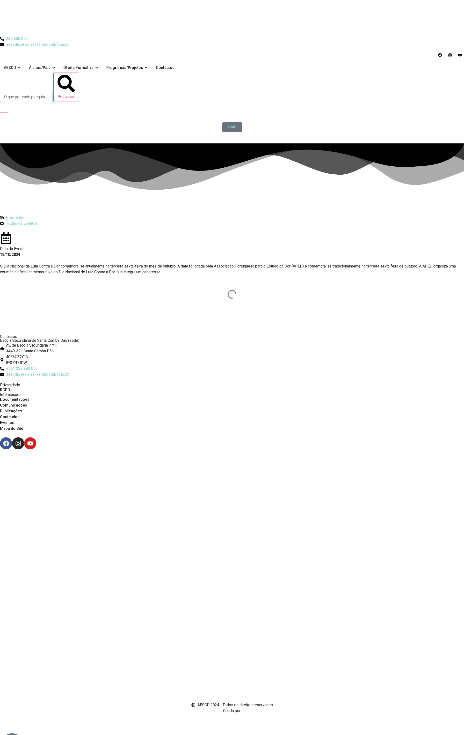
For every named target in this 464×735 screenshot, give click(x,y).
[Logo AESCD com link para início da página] (232, 322)
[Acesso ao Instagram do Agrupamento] (451, 55)
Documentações (14, 399)
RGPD (5, 389)
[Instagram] (18, 443)
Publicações (11, 411)
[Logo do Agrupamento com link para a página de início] (232, 18)
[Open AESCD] (19, 68)
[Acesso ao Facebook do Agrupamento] (441, 55)
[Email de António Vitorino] (6, 720)
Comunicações (13, 405)
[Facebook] (6, 443)
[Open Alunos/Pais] (54, 68)
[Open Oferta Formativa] (97, 68)
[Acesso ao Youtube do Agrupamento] (461, 55)
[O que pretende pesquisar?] (26, 97)
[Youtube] (30, 443)
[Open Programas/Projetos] (146, 68)
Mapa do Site (11, 428)
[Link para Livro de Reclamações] (232, 667)
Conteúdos (10, 417)
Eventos (7, 422)
